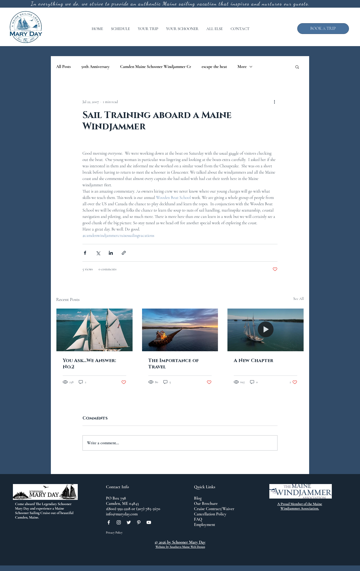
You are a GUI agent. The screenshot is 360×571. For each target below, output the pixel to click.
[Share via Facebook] (84, 252)
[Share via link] (123, 252)
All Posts (63, 66)
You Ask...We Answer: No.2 (89, 364)
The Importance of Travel (173, 364)
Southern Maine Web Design (187, 547)
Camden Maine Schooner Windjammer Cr (155, 66)
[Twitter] (129, 522)
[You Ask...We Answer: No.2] (94, 330)
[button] (120, 28)
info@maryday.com (122, 514)
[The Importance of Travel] (180, 330)
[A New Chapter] (265, 330)
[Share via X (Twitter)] (97, 252)
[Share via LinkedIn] (110, 252)
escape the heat (214, 66)
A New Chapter (253, 361)
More (242, 66)
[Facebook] (108, 522)
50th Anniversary (95, 66)
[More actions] (274, 102)
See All (298, 298)
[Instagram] (118, 522)
